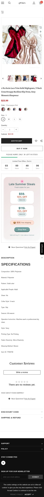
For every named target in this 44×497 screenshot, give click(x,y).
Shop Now (22, 229)
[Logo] (22, 2)
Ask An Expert (30, 247)
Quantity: (4, 125)
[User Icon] (34, 3)
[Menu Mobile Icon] (2, 3)
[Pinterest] (3, 463)
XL (20, 119)
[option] (22, 44)
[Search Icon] (9, 3)
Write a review (22, 372)
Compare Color (34, 67)
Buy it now (22, 148)
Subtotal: (4, 134)
